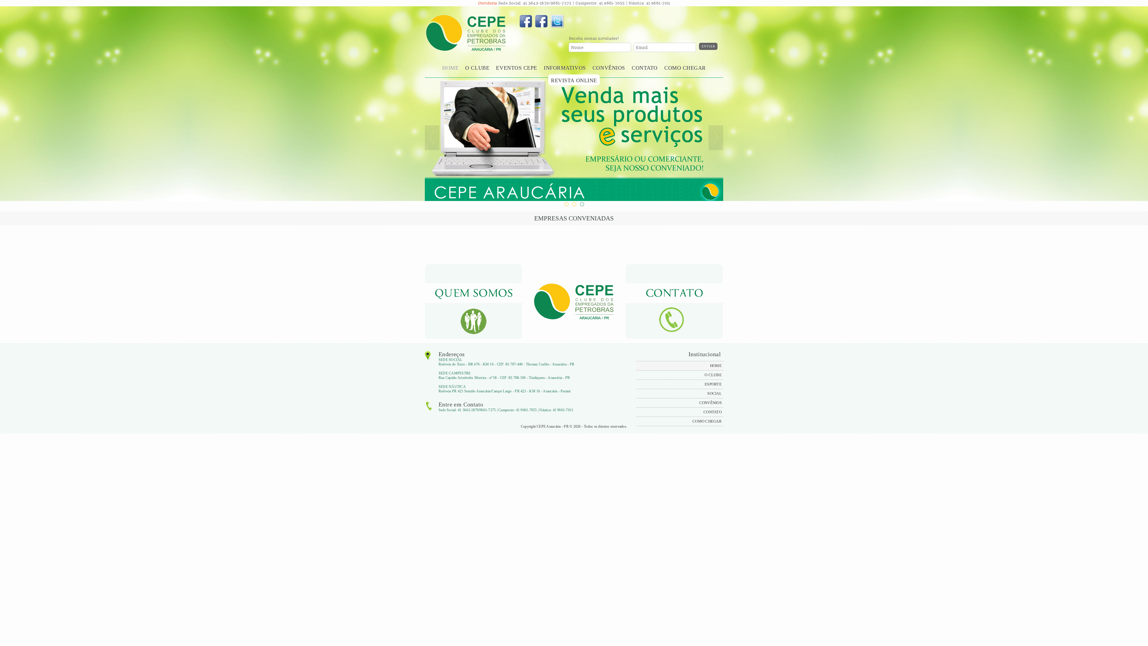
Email (642, 47)
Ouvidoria (487, 3)
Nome (577, 47)
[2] (574, 204)
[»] (716, 137)
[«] (432, 137)
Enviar (708, 46)
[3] (582, 204)
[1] (566, 204)
